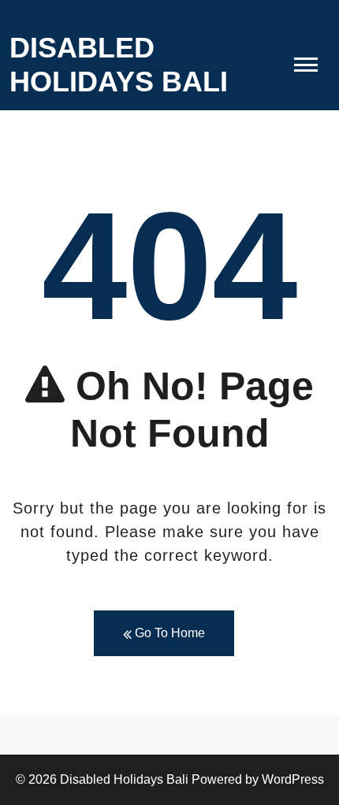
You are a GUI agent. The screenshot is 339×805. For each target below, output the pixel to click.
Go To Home (168, 633)
